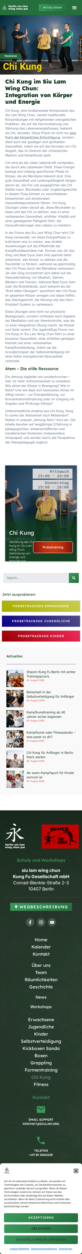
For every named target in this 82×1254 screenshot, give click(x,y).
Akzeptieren (41, 1217)
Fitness (41, 1084)
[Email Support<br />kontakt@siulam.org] (41, 1110)
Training (10, 56)
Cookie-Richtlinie (19, 1248)
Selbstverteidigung (41, 1041)
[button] (76, 1171)
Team (41, 972)
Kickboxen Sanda (41, 1048)
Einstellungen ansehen (41, 1239)
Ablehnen (41, 1228)
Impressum (65, 1248)
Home (41, 939)
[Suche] (74, 578)
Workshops (41, 1006)
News (41, 997)
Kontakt (41, 954)
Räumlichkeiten (41, 979)
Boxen (41, 1055)
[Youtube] (52, 922)
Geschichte (41, 987)
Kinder (41, 1034)
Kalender (41, 947)
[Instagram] (41, 922)
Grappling (41, 1063)
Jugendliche (41, 1027)
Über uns (41, 965)
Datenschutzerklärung (44, 1248)
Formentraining (41, 1070)
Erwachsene (41, 1019)
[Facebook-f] (30, 922)
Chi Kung (21, 532)
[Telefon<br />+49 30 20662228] (41, 1140)
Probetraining (53, 547)
